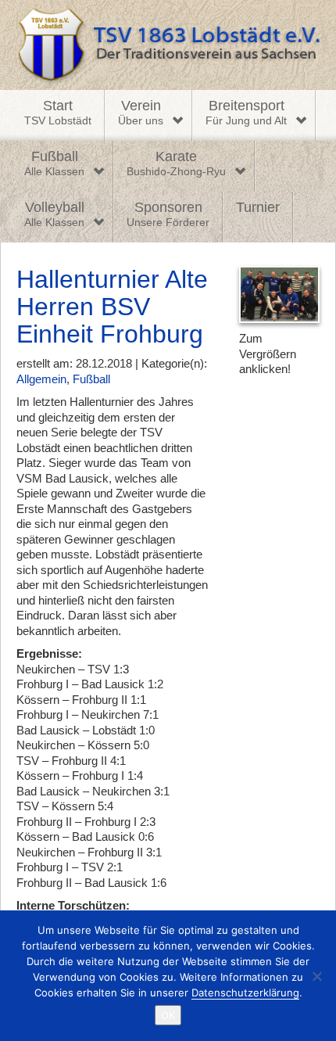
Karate (176, 163)
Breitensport (246, 112)
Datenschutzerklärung (245, 992)
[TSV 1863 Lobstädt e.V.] (168, 45)
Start (57, 112)
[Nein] (316, 976)
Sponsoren (168, 214)
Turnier (258, 207)
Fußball (54, 163)
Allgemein (41, 379)
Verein (140, 112)
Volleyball (54, 214)
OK (168, 1015)
